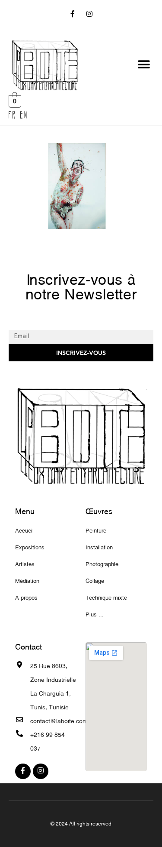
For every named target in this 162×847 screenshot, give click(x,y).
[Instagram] (89, 14)
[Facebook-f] (72, 14)
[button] (143, 64)
